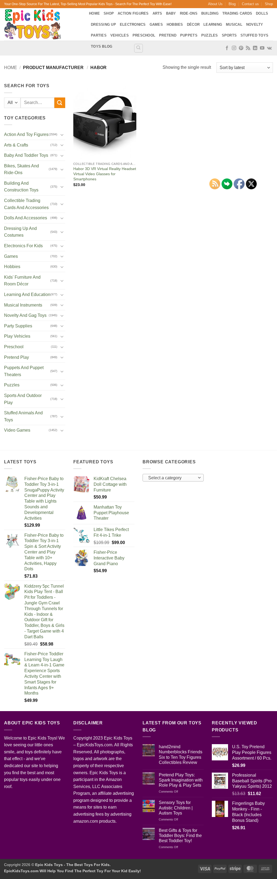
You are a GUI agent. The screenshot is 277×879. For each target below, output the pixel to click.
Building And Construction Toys (21, 187)
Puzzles (209, 35)
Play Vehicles (17, 336)
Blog (232, 4)
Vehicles (119, 35)
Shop (269, 4)
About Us (215, 4)
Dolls (262, 13)
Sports (229, 35)
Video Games (17, 430)
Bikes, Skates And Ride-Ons (21, 169)
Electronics (133, 24)
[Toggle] (62, 134)
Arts (157, 13)
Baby (171, 13)
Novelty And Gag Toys (25, 315)
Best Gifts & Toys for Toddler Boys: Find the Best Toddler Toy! (180, 835)
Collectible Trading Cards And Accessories (26, 204)
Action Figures (133, 13)
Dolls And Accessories (25, 218)
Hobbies (175, 24)
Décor (193, 24)
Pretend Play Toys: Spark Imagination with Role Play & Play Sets (181, 780)
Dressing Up (103, 24)
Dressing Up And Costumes (20, 232)
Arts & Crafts (16, 145)
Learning (212, 24)
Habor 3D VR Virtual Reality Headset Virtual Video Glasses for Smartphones (104, 174)
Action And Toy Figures (26, 134)
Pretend (167, 35)
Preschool (144, 35)
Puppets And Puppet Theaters (24, 371)
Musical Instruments (23, 305)
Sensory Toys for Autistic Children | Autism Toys (176, 807)
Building (210, 13)
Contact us (250, 4)
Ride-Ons (188, 13)
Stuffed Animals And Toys (23, 416)
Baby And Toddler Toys (26, 155)
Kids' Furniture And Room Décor (22, 281)
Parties (99, 35)
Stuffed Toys (254, 35)
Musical (234, 24)
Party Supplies (18, 326)
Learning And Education (27, 294)
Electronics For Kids (23, 245)
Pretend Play (16, 357)
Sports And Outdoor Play (23, 399)
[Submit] (59, 102)
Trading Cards (237, 13)
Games (156, 24)
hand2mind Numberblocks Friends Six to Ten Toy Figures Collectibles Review (180, 754)
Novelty (254, 24)
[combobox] (173, 477)
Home (94, 13)
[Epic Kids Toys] (42, 24)
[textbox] (172, 478)
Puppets (188, 35)
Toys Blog (101, 46)
